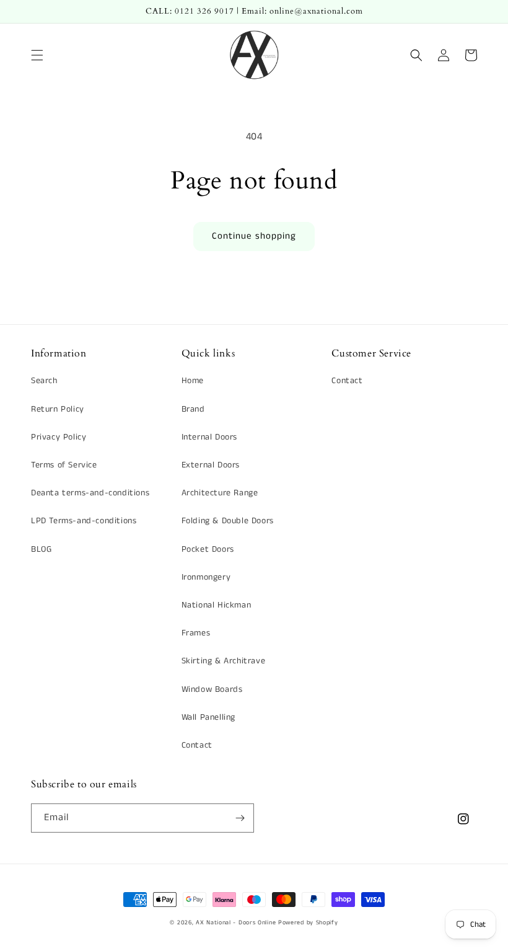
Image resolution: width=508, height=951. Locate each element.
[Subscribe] (239, 818)
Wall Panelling (208, 717)
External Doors (211, 465)
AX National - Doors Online (236, 922)
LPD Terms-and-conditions (83, 521)
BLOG (41, 549)
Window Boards (212, 689)
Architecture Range (220, 493)
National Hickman (217, 605)
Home (193, 380)
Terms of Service (64, 465)
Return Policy (57, 409)
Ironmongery (206, 577)
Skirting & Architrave (224, 661)
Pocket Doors (208, 549)
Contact (197, 745)
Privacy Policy (58, 437)
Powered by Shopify (308, 922)
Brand (193, 409)
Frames (196, 633)
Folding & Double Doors (228, 521)
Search (44, 380)
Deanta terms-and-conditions (90, 493)
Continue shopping (254, 235)
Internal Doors (209, 437)
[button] (37, 55)
